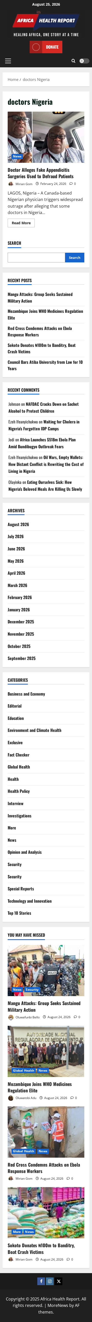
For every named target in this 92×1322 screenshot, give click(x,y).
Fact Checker (18, 755)
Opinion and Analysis (25, 852)
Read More (23, 223)
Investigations (19, 816)
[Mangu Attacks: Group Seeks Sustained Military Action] (46, 970)
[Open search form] (73, 61)
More (12, 828)
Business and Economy (26, 694)
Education (16, 718)
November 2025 (21, 634)
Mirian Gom (23, 184)
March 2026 (17, 585)
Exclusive (15, 742)
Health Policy (19, 791)
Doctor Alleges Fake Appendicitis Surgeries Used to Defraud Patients (46, 137)
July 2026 (16, 536)
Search (14, 243)
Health (13, 779)
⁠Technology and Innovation (30, 901)
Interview (16, 803)
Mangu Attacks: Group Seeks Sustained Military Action (44, 1006)
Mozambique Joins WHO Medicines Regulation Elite (40, 1087)
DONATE (52, 47)
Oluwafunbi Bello (27, 1017)
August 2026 (18, 524)
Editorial (14, 706)
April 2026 (16, 573)
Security (14, 864)
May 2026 (16, 561)
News (17, 156)
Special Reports (21, 889)
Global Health (19, 767)
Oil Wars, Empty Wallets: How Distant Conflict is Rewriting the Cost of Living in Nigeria (46, 464)
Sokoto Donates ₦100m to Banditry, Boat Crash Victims (41, 1248)
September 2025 (22, 658)
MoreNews (58, 1305)
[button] (8, 61)
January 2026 (19, 609)
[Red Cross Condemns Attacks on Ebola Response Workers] (46, 1132)
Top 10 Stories (19, 913)
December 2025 (21, 622)
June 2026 (16, 549)
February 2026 (20, 597)
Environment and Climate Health (34, 730)
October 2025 (19, 646)
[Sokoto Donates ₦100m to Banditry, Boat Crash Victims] (46, 1212)
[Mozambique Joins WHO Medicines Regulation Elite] (46, 1051)
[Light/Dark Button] (84, 60)
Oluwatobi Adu (25, 1098)
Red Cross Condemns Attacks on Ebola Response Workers (44, 1167)
